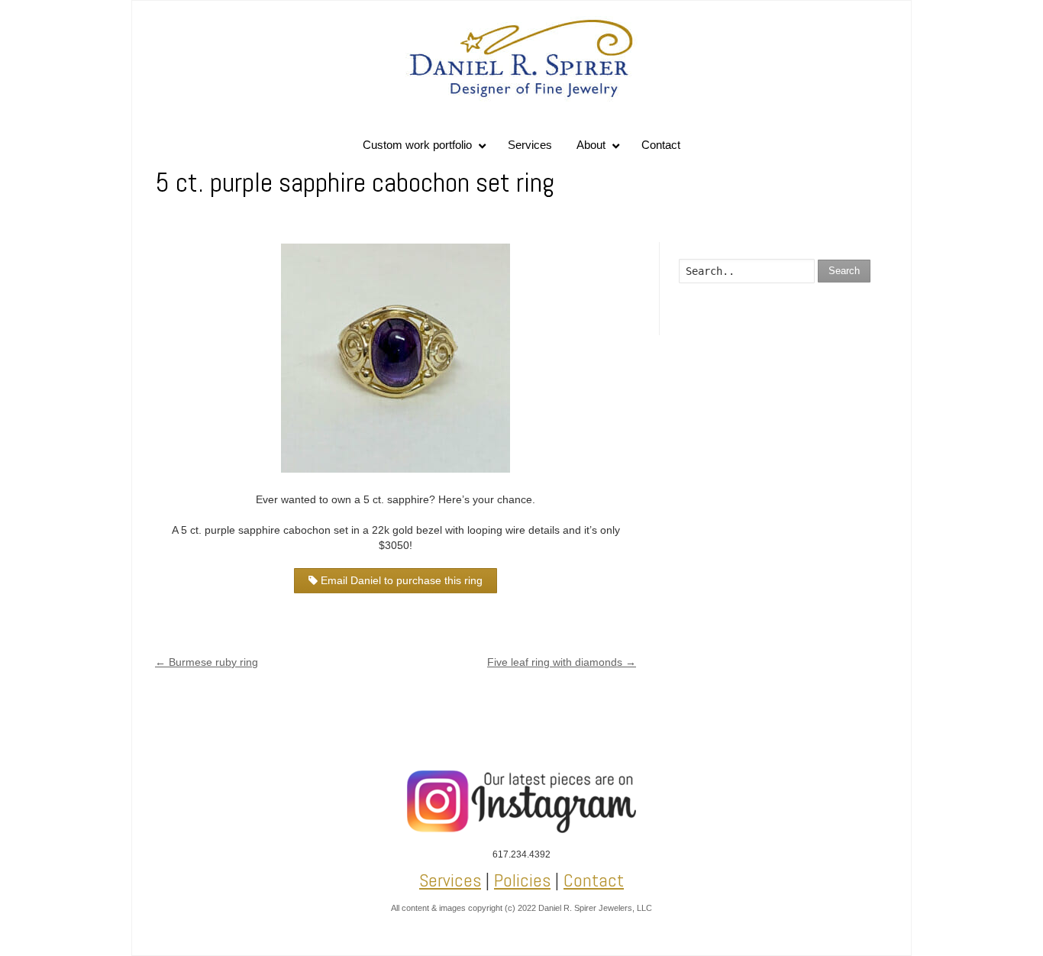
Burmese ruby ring (206, 662)
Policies (522, 880)
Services (450, 880)
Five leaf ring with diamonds (561, 662)
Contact (593, 880)
